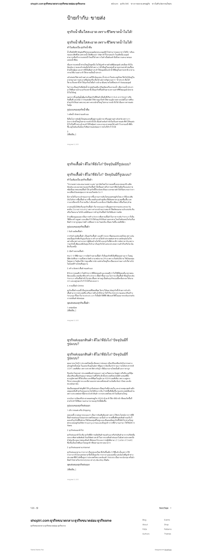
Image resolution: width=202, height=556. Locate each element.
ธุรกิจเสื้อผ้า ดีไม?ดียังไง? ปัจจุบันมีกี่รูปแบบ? (99, 164)
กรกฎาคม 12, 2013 (73, 144)
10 (37, 508)
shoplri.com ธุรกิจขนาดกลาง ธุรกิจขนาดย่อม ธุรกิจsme (58, 3)
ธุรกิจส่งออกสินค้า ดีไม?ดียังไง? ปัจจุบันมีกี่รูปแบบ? (97, 342)
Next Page (165, 508)
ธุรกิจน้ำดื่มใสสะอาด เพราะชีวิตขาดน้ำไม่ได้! (99, 32)
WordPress (167, 550)
